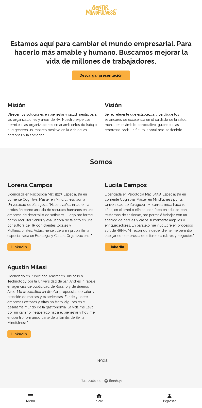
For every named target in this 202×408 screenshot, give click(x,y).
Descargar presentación (101, 75)
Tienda (101, 360)
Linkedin (19, 247)
